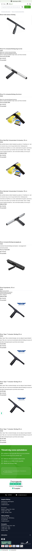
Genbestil (26, 6)
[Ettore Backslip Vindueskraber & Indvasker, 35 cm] (16, 174)
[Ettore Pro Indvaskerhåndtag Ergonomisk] (16, 31)
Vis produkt (3, 60)
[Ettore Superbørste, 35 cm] (16, 270)
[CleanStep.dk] (10, 4)
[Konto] (27, 4)
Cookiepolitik (13, 550)
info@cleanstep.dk (5, 521)
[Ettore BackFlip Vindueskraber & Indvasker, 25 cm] (16, 123)
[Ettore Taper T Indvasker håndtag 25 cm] (16, 317)
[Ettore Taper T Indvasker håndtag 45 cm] (16, 412)
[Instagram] (4, 539)
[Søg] (22, 7)
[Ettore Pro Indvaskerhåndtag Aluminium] (16, 77)
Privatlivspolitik (5, 550)
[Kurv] (30, 4)
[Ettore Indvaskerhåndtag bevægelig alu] (16, 225)
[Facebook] (2, 539)
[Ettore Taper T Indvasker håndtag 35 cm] (16, 364)
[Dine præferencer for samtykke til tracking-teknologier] (1, 413)
